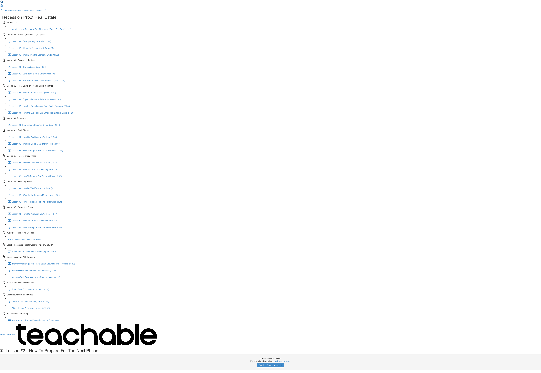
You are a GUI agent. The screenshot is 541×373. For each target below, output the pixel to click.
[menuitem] (1, 6)
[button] (1, 2)
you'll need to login (282, 361)
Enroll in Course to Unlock (270, 365)
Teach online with (8, 334)
